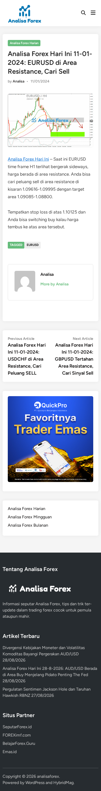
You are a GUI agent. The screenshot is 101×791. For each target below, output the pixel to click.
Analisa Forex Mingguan (30, 516)
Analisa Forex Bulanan (28, 525)
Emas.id (10, 751)
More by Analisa (54, 284)
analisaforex (48, 776)
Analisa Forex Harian (24, 43)
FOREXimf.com (17, 735)
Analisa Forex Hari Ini (28, 159)
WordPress (35, 782)
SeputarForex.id (17, 726)
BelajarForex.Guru (19, 743)
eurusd (33, 245)
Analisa (18, 81)
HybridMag (63, 782)
